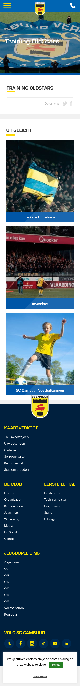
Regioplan (11, 614)
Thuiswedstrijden (16, 437)
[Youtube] (55, 643)
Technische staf (55, 499)
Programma (52, 506)
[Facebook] (20, 643)
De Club (13, 484)
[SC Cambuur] (40, 8)
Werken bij (11, 519)
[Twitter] (9, 643)
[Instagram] (32, 643)
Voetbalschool (14, 608)
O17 (6, 581)
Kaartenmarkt (13, 463)
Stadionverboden (16, 469)
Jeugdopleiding (22, 553)
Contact (9, 538)
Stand (48, 512)
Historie (9, 493)
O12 (6, 601)
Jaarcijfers (11, 512)
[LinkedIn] (66, 643)
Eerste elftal (59, 484)
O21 (6, 568)
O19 (6, 575)
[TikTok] (43, 643)
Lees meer (40, 676)
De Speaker (12, 532)
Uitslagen (51, 519)
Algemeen (11, 562)
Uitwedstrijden (14, 443)
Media (8, 525)
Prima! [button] (56, 664)
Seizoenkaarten (15, 456)
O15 (6, 588)
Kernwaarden (13, 506)
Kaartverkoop (21, 428)
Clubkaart (11, 450)
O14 (6, 595)
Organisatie (12, 499)
